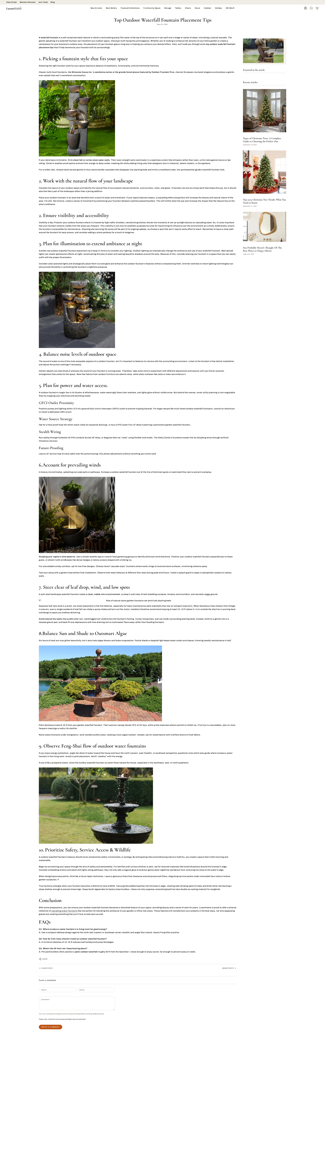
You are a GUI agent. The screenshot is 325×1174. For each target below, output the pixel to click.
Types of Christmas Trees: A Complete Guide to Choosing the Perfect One (262, 140)
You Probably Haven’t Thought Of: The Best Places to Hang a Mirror (262, 249)
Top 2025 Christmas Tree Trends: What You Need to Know (264, 201)
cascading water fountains (64, 911)
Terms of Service (94, 1014)
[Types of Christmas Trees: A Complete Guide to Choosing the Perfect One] (264, 110)
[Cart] (317, 8)
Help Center (11, 2)
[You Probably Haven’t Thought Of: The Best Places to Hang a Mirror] (264, 227)
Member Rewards (28, 2)
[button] (130, 8)
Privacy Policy (80, 1014)
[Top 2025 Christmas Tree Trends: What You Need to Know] (264, 172)
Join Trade (43, 2)
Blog (53, 2)
